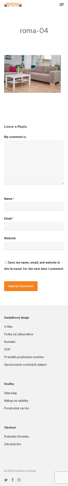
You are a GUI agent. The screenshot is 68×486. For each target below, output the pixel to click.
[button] (62, 4)
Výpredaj (10, 393)
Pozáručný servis (16, 408)
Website (10, 238)
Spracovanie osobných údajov (25, 364)
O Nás (8, 326)
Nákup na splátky (16, 401)
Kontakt (9, 342)
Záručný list (12, 444)
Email (9, 218)
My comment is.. (15, 137)
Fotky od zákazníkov (18, 334)
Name (9, 199)
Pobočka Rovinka (16, 436)
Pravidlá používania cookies (24, 357)
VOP (7, 349)
